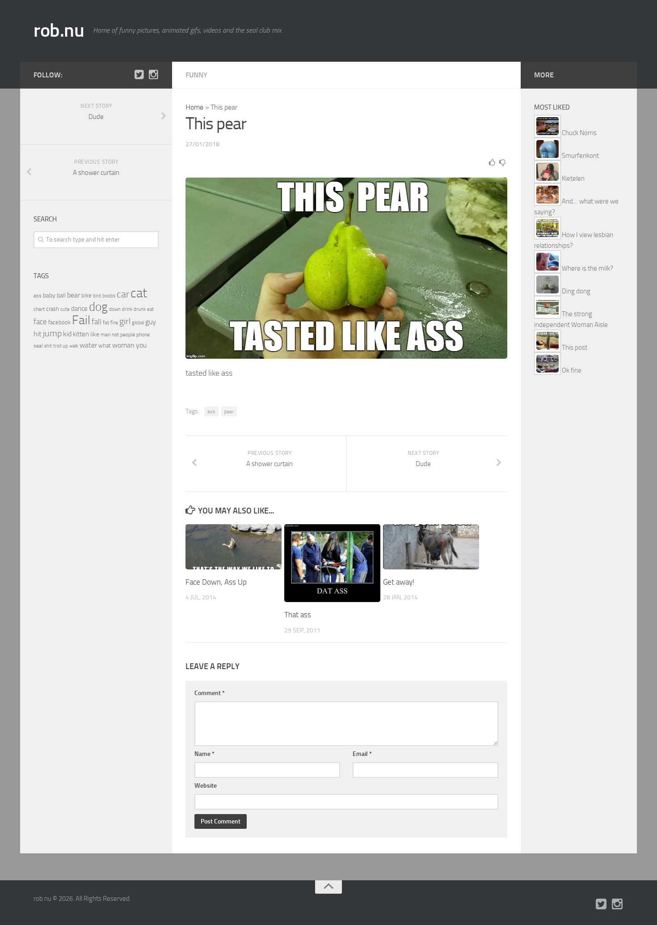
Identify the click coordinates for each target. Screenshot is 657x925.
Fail (81, 320)
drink (127, 309)
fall (96, 321)
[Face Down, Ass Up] (233, 546)
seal (38, 346)
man (105, 334)
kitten (81, 334)
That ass (297, 614)
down (115, 309)
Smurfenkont (580, 156)
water (88, 345)
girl (125, 321)
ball (61, 295)
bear (73, 295)
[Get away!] (431, 546)
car (123, 294)
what (104, 345)
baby (49, 295)
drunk (140, 309)
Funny (196, 75)
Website (205, 785)
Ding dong (576, 291)
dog (98, 307)
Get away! (398, 581)
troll (57, 346)
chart (39, 309)
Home (194, 107)
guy (150, 322)
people (127, 334)
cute (65, 309)
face (40, 321)
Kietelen (573, 178)
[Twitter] (139, 74)
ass (211, 411)
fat (106, 322)
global (138, 322)
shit (48, 346)
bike (86, 295)
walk (73, 346)
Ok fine (571, 370)
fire (114, 322)
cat (139, 293)
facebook (59, 322)
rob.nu (59, 30)
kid (67, 334)
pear (229, 411)
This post (574, 348)
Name (204, 754)
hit (38, 334)
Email (362, 754)
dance (79, 309)
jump (52, 333)
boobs (108, 296)
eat (150, 309)
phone (143, 334)
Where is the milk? (587, 268)
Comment (209, 693)
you (141, 345)
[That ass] (332, 563)
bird (97, 296)
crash (52, 309)
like (94, 334)
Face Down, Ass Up (216, 581)
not (115, 334)
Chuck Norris (579, 133)
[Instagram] (153, 74)
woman (123, 345)
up (65, 346)
